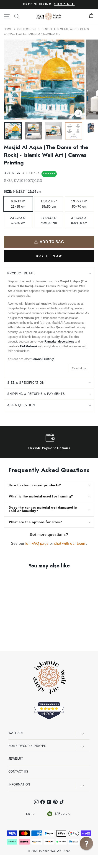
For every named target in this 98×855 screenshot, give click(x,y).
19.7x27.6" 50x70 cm (79, 203)
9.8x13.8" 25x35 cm (18, 203)
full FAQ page (37, 543)
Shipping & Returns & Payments (36, 393)
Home (8, 29)
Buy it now (49, 256)
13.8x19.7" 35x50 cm (49, 203)
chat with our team (70, 543)
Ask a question (21, 405)
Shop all (64, 4)
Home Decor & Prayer (27, 746)
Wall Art (16, 733)
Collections (27, 29)
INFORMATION (19, 784)
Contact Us (18, 771)
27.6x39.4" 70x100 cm (48, 220)
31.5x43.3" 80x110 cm (79, 220)
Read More (79, 368)
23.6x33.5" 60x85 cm (18, 220)
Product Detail (21, 273)
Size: (22, 191)
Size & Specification (25, 382)
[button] (86, 843)
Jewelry (15, 758)
